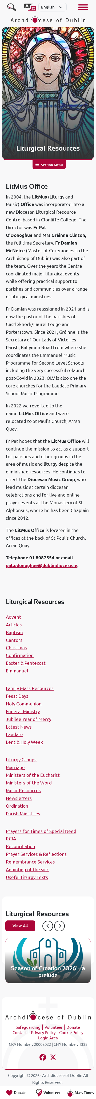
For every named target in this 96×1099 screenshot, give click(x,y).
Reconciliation (20, 846)
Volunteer (54, 1027)
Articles (14, 624)
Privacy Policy (43, 1032)
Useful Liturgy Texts (27, 877)
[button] (47, 926)
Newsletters (19, 798)
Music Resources (23, 790)
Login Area (48, 1038)
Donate (73, 1027)
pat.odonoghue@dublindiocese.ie (41, 565)
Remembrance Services (30, 861)
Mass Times (84, 1092)
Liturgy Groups (21, 759)
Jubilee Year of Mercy (28, 719)
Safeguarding (28, 1027)
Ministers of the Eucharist (33, 775)
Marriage (15, 767)
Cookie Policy (71, 1032)
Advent (13, 616)
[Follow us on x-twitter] (53, 1058)
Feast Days (17, 696)
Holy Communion (24, 703)
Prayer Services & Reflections (36, 854)
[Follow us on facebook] (43, 1058)
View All (20, 925)
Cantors (14, 640)
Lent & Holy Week (24, 742)
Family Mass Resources (30, 688)
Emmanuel (17, 670)
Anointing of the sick (27, 869)
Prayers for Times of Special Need (41, 831)
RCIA (11, 838)
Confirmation (20, 655)
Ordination (17, 805)
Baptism (14, 632)
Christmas (16, 647)
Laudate (14, 734)
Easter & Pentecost (26, 663)
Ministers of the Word (29, 782)
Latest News (19, 726)
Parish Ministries (23, 813)
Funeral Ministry (23, 711)
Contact (20, 1032)
